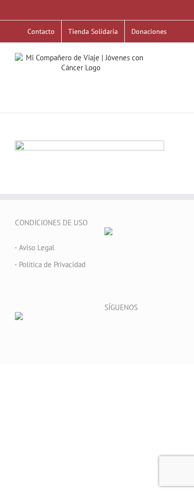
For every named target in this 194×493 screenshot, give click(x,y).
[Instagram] (148, 332)
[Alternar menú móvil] (175, 73)
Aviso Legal (34, 247)
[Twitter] (121, 332)
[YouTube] (134, 332)
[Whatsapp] (175, 332)
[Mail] (161, 332)
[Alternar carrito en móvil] (175, 83)
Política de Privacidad (50, 264)
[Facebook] (107, 332)
